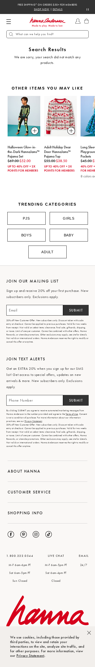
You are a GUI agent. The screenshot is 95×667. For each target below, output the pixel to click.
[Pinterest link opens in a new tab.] (23, 534)
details (58, 9)
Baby (69, 235)
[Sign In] (78, 24)
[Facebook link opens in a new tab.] (11, 534)
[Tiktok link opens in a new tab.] (48, 534)
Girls (68, 218)
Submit (76, 310)
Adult (47, 252)
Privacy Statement (30, 655)
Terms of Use (72, 414)
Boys (26, 235)
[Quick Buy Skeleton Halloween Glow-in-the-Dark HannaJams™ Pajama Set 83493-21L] (35, 131)
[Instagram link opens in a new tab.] (36, 534)
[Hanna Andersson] (48, 22)
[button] (47, 34)
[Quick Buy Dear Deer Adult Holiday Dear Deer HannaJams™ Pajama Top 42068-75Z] (71, 131)
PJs (26, 218)
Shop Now (41, 9)
